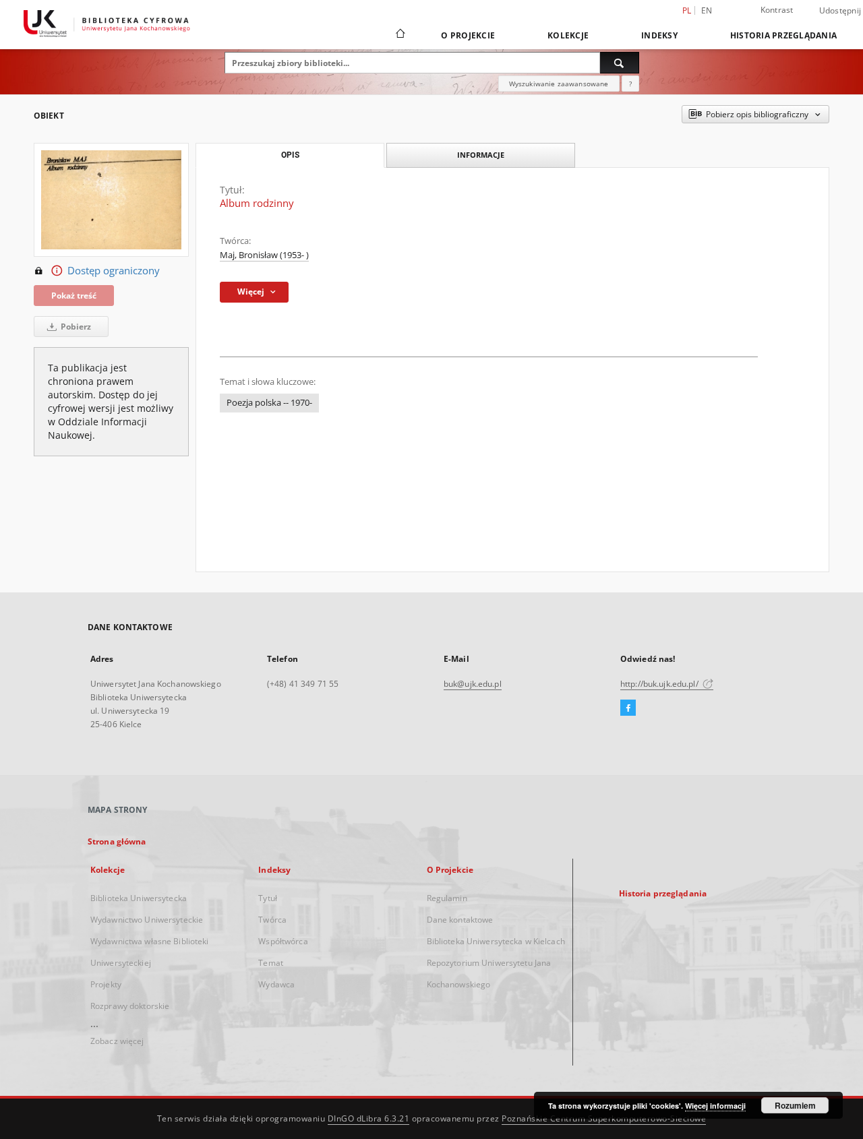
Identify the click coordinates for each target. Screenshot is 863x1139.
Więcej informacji (715, 1106)
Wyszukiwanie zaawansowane (559, 83)
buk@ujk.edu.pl (473, 683)
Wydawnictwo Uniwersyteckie (146, 919)
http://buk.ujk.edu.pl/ (660, 683)
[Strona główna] (399, 35)
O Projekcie (468, 35)
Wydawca (276, 984)
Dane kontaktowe (460, 919)
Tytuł (267, 898)
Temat (270, 962)
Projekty (105, 984)
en (707, 10)
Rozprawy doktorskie (129, 1006)
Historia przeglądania (783, 35)
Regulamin (447, 898)
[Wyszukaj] (619, 62)
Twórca (272, 919)
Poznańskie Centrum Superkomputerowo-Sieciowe (604, 1118)
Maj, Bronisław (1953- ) (264, 255)
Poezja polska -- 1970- (269, 402)
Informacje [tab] (480, 155)
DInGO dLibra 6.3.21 (369, 1118)
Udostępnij (840, 10)
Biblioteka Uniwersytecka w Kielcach (496, 941)
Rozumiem (795, 1105)
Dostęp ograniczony (113, 271)
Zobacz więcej (117, 1041)
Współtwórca (282, 941)
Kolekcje (568, 35)
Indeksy (659, 35)
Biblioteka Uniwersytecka (138, 898)
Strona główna (117, 841)
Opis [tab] (290, 155)
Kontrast (777, 10)
